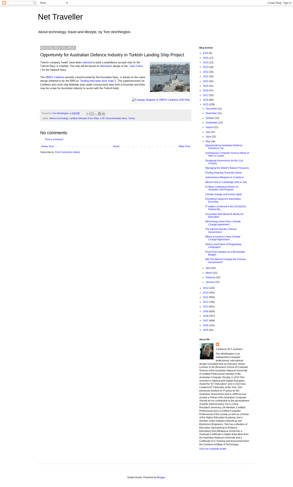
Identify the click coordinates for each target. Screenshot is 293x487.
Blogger (161, 477)
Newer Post (47, 146)
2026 (206, 53)
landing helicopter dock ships (97, 80)
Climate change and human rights (223, 194)
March (209, 272)
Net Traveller (60, 16)
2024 (206, 62)
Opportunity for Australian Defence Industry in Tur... (223, 147)
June (209, 136)
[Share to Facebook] (100, 114)
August (210, 127)
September (212, 122)
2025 (206, 58)
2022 (206, 72)
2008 (206, 316)
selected (87, 62)
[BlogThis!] (92, 114)
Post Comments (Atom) (67, 152)
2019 (206, 85)
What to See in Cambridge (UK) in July (226, 182)
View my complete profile (212, 448)
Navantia (105, 66)
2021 (206, 76)
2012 (206, 297)
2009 (206, 311)
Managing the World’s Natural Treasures (227, 168)
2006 (206, 325)
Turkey (131, 118)
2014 (206, 288)
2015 (206, 104)
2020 (206, 81)
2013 (206, 292)
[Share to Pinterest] (103, 114)
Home (116, 146)
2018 (206, 90)
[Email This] (88, 114)
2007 (206, 320)
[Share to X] (96, 114)
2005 (206, 330)
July (208, 132)
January (210, 282)
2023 (206, 67)
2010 (206, 306)
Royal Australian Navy (116, 118)
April (208, 268)
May (208, 141)
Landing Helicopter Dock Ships (84, 118)
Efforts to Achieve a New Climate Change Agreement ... (222, 238)
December (212, 108)
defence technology (58, 118)
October (210, 118)
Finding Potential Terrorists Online (223, 172)
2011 (206, 302)
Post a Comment (54, 139)
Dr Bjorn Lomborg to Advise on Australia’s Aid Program (221, 188)
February (211, 277)
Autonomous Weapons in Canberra (224, 177)
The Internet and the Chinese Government (221, 230)
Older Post (184, 146)
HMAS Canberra (54, 77)
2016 (206, 99)
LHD (102, 118)
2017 (206, 95)
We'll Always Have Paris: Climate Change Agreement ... (223, 223)
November (212, 113)
